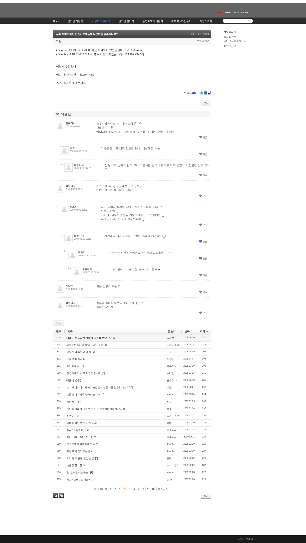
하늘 (169, 401)
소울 (169, 352)
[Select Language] (242, 12)
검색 (55, 495)
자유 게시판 (230, 32)
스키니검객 (173, 344)
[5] (92, 437)
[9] (114, 337)
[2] (84, 359)
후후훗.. (70, 415)
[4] (105, 344)
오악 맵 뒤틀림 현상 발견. (80, 458)
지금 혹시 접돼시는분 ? (79, 451)
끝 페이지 (163, 489)
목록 (206, 103)
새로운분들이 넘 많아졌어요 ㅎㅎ (84, 344)
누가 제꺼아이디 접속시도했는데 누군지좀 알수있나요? (87, 34)
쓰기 (206, 495)
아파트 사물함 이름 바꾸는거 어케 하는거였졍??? (93, 408)
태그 (61, 495)
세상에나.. (72, 401)
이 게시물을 (190, 93)
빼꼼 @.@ (72, 380)
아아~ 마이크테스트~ (78, 437)
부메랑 (170, 373)
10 (153, 489)
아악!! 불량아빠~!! (76, 430)
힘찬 (169, 479)
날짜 (187, 331)
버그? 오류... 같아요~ (78, 479)
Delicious (209, 92)
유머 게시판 (230, 45)
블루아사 (71, 123)
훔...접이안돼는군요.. (78, 472)
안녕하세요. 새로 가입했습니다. (83, 373)
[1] (91, 472)
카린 (58, 41)
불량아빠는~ (73, 366)
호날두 (69, 285)
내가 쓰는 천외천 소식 (235, 41)
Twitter (201, 92)
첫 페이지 (101, 489)
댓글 (205, 137)
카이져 (170, 394)
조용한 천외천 (74, 465)
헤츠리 (73, 206)
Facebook (205, 92)
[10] (130, 387)
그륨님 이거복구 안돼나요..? (82, 394)
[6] (82, 366)
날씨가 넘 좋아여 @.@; (79, 352)
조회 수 (204, 331)
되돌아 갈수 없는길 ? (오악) (81, 422)
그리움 (170, 337)
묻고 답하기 (230, 36)
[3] (94, 352)
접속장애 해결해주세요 (79, 444)
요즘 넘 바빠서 (74, 359)
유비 (169, 422)
